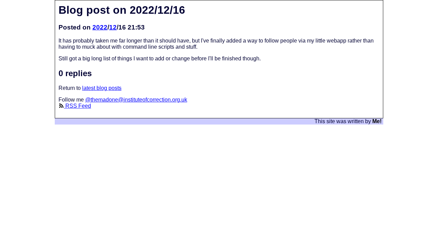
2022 (99, 27)
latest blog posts (101, 88)
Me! (377, 121)
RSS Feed (77, 106)
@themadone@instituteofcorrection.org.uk (136, 100)
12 (113, 27)
